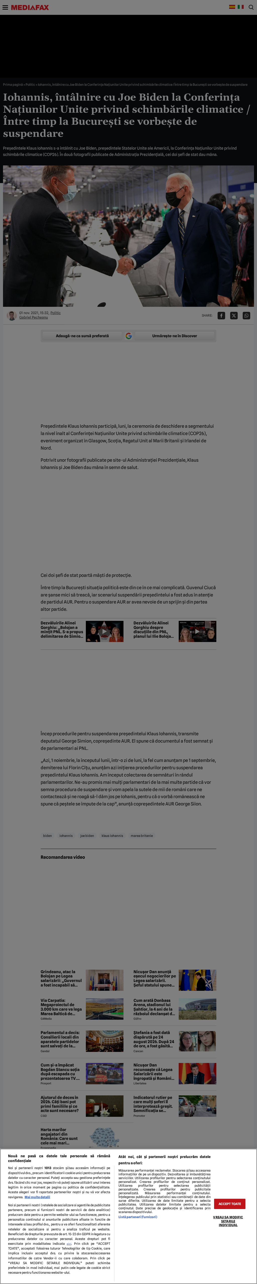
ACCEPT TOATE (230, 1204)
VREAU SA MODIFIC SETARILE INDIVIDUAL (228, 1221)
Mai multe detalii (37, 1197)
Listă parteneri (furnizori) (137, 1217)
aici (69, 1243)
